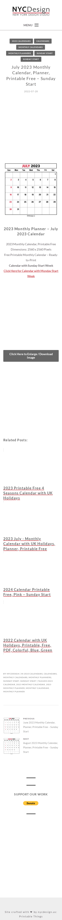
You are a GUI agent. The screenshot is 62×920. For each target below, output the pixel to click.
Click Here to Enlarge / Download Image (31, 355)
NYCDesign (13, 673)
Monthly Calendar (37, 688)
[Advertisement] (31, 131)
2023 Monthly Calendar (30, 684)
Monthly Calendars (31, 47)
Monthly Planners (19, 53)
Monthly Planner (14, 691)
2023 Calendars (21, 41)
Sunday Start (45, 53)
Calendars (42, 41)
